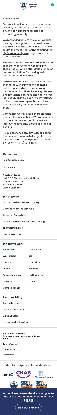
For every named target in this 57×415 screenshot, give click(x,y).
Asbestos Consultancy (15, 215)
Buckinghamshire (12, 275)
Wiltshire (7, 281)
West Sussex (9, 255)
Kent (30, 255)
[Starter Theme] (28, 6)
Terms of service (10, 344)
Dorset (32, 281)
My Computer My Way (16, 53)
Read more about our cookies (38, 398)
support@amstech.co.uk (35, 139)
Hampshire (34, 262)
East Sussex (34, 249)
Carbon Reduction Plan (15, 322)
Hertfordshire (35, 275)
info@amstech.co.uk (14, 160)
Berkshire (33, 268)
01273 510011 (9, 167)
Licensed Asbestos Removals (18, 208)
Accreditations (11, 303)
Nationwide (9, 249)
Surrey (6, 268)
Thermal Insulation (13, 227)
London (7, 262)
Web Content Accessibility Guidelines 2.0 (24, 67)
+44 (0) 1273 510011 (26, 142)
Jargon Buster (10, 315)
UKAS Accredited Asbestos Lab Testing (24, 221)
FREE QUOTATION (12, 234)
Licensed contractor (14, 309)
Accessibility (8, 354)
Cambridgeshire (11, 287)
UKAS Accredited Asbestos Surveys (22, 202)
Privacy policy (9, 349)
